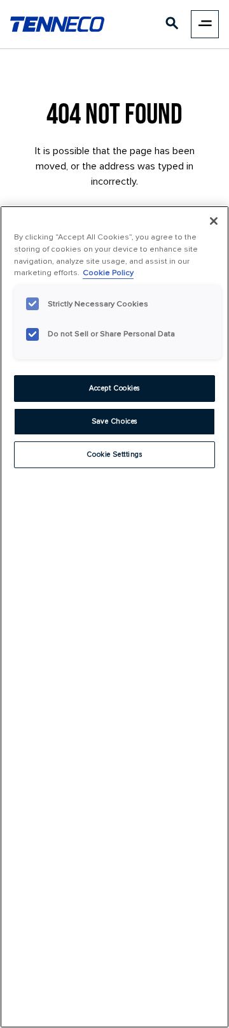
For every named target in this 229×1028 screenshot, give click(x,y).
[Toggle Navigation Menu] (205, 24)
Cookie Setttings (114, 454)
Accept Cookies (114, 388)
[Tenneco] (57, 24)
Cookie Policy (108, 273)
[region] (114, 617)
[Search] (172, 25)
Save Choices (114, 421)
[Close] (214, 221)
